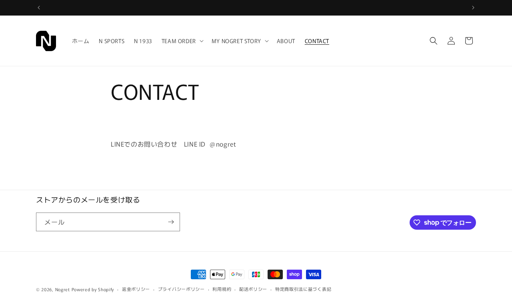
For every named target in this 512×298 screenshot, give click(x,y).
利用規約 (221, 289)
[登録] (171, 222)
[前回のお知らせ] (39, 7)
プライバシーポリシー (181, 289)
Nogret (62, 289)
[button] (182, 40)
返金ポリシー (136, 289)
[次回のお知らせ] (473, 7)
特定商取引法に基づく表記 (303, 289)
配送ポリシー (253, 289)
